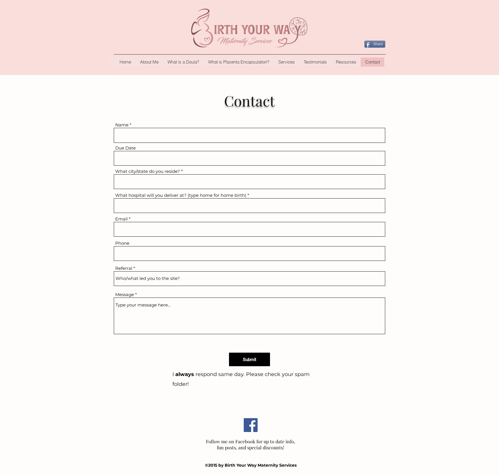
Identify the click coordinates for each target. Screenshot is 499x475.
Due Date (125, 148)
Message (124, 294)
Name (122, 125)
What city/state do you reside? (147, 171)
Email (121, 219)
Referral (123, 268)
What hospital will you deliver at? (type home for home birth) (180, 195)
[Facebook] (251, 425)
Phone (122, 243)
